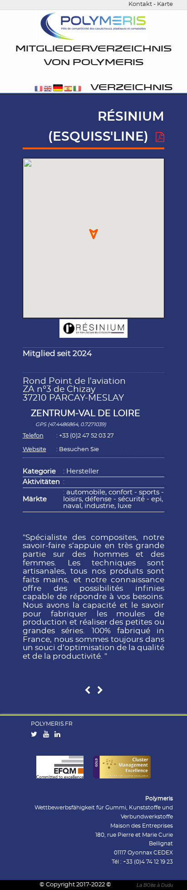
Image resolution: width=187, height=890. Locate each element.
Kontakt (140, 4)
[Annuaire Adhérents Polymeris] (93, 27)
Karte (165, 4)
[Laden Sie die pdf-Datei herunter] (160, 137)
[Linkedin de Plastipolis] (59, 734)
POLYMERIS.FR (52, 724)
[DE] (58, 89)
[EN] (47, 89)
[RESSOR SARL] (100, 691)
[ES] (68, 89)
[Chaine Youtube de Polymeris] (48, 734)
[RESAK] (87, 691)
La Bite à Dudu (155, 885)
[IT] (77, 89)
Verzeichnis (131, 87)
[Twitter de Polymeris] (36, 734)
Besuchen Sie (79, 450)
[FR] (38, 89)
